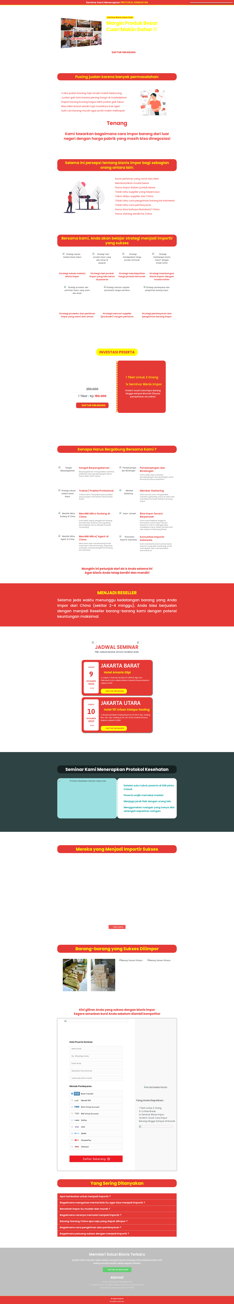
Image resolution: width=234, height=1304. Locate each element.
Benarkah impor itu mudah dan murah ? (85, 1209)
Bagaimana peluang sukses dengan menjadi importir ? (94, 1233)
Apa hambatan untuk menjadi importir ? (85, 1196)
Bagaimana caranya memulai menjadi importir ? (90, 1215)
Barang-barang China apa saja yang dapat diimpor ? (93, 1221)
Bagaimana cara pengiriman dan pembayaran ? (90, 1227)
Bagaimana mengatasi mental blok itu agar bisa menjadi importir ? (102, 1202)
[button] (58, 975)
